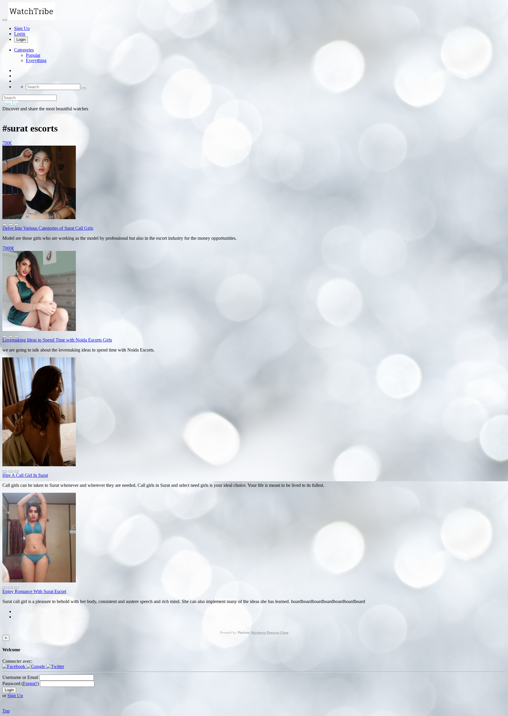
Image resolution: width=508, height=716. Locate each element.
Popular (33, 55)
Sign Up (22, 28)
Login (19, 33)
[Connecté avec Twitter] (55, 666)
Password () (20, 683)
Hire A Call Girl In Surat (25, 475)
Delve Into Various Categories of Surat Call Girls (47, 228)
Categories (24, 49)
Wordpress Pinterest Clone (269, 632)
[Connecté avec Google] (36, 666)
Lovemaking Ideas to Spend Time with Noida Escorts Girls (57, 339)
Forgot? (30, 683)
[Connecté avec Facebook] (14, 666)
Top (6, 710)
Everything (36, 60)
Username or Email (20, 677)
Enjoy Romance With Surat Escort (34, 591)
